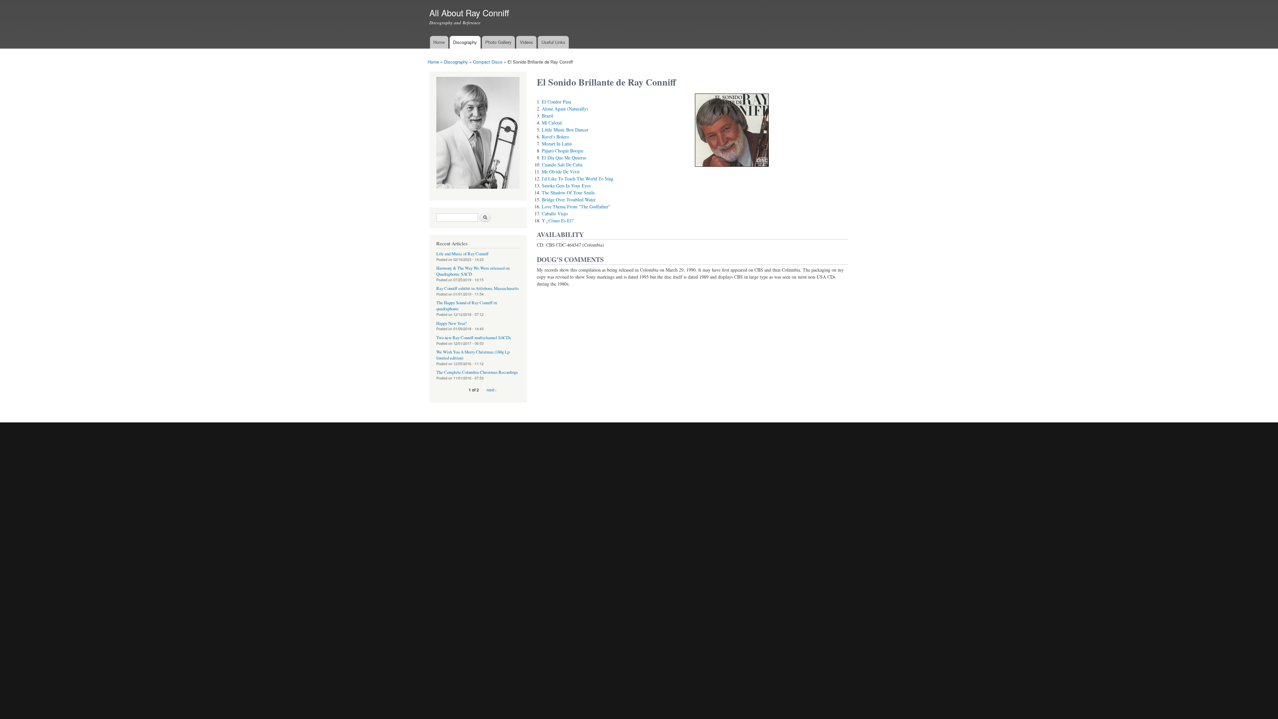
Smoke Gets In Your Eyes (566, 185)
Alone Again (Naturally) (565, 109)
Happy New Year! (451, 323)
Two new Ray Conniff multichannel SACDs (473, 338)
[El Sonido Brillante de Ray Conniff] (732, 169)
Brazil (547, 116)
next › (492, 389)
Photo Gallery (498, 42)
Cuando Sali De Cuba (562, 164)
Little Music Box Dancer (565, 129)
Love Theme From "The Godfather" (576, 206)
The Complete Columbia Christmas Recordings (477, 372)
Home (439, 42)
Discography (465, 42)
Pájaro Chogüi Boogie (562, 150)
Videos (526, 42)
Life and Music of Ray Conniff (462, 254)
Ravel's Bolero (555, 136)
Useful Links (553, 42)
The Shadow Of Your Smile (568, 192)
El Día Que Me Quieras (564, 157)
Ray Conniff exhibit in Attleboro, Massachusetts (477, 288)
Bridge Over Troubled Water (569, 199)
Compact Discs (488, 62)
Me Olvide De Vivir (561, 171)
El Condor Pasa (556, 102)
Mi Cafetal (552, 123)
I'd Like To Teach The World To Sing (577, 178)
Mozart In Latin (557, 143)
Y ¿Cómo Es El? (557, 220)
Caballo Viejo (555, 213)
